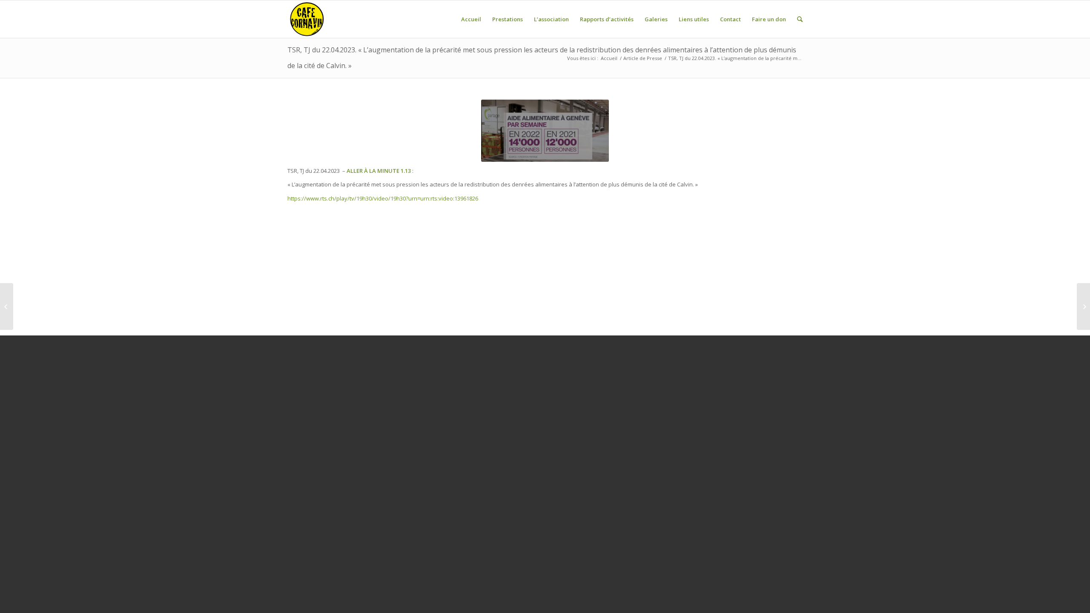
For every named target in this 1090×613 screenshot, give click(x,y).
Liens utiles (694, 19)
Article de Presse (642, 58)
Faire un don (769, 19)
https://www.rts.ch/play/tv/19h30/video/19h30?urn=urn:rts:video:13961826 (382, 198)
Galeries (656, 19)
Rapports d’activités (607, 19)
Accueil (471, 19)
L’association (551, 19)
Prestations (507, 19)
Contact (730, 19)
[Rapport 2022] (6, 306)
